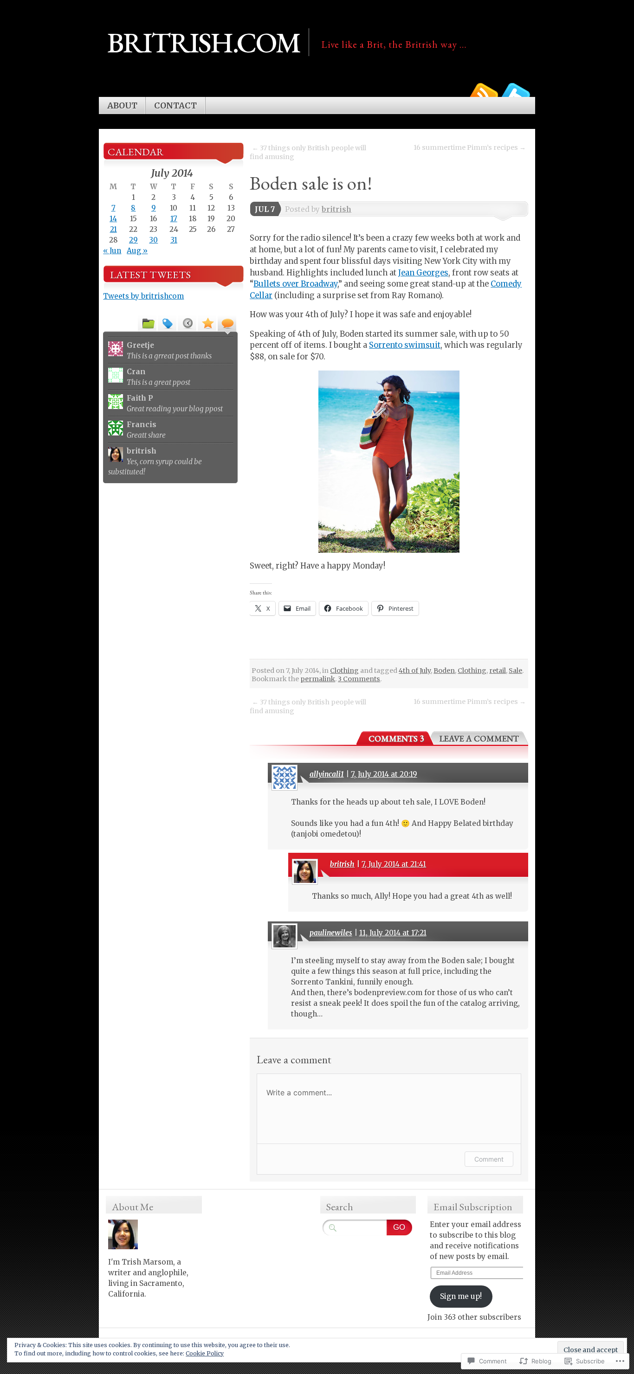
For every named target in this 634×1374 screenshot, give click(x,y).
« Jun (112, 250)
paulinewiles (331, 932)
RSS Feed (483, 93)
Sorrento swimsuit (404, 345)
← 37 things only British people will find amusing (308, 152)
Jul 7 (265, 209)
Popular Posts (207, 322)
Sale (515, 670)
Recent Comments (227, 322)
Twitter (515, 93)
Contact (175, 106)
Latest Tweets (150, 274)
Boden (444, 670)
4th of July (415, 670)
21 (113, 229)
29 (133, 240)
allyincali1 (327, 774)
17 (173, 218)
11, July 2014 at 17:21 (393, 932)
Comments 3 (396, 738)
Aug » (137, 250)
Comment (489, 1159)
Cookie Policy (205, 1353)
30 (153, 240)
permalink (317, 679)
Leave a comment (479, 738)
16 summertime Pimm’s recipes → (470, 147)
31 (173, 240)
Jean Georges (423, 273)
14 (113, 218)
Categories (147, 322)
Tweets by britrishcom (143, 296)
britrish (336, 209)
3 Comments (359, 679)
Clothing (344, 670)
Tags (167, 322)
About (122, 106)
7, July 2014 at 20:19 (384, 774)
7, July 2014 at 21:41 (394, 864)
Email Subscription (472, 1207)
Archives (187, 322)
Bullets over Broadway (295, 284)
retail (497, 670)
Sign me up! (461, 1296)
